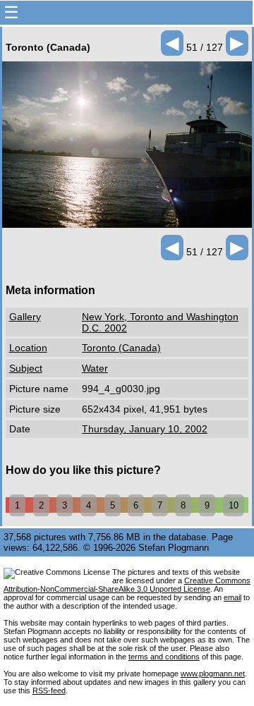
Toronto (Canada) (121, 347)
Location (28, 347)
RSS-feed (49, 690)
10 (233, 505)
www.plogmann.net (213, 673)
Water (95, 368)
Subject (25, 368)
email (232, 597)
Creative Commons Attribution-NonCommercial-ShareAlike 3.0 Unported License (127, 584)
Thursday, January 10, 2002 (144, 428)
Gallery (25, 316)
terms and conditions (164, 656)
